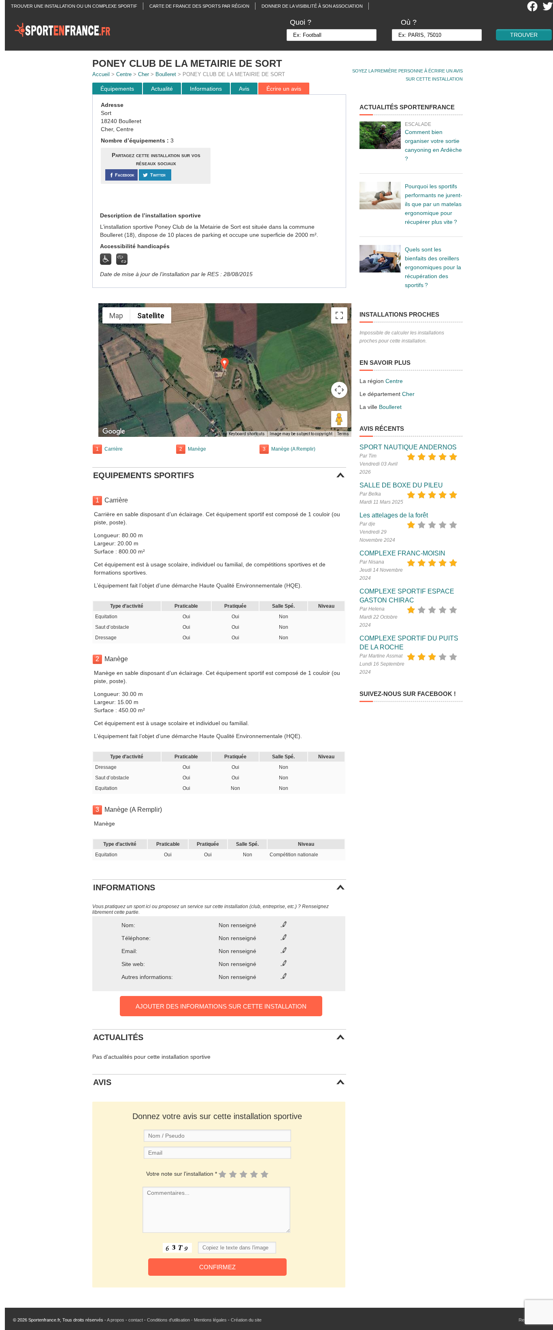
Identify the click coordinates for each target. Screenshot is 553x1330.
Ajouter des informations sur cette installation (221, 1006)
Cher (143, 74)
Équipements (117, 88)
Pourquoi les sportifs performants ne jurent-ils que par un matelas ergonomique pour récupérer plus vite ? (433, 204)
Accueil (101, 74)
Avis (244, 88)
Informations (206, 88)
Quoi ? (300, 22)
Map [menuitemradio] (116, 315)
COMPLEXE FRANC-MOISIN (402, 553)
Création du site (246, 1319)
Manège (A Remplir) (293, 449)
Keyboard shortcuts (247, 434)
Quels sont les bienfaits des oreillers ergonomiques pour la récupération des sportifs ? (433, 267)
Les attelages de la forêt (393, 515)
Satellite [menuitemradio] (150, 315)
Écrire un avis (283, 88)
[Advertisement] (279, 153)
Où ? (409, 22)
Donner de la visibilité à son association (312, 6)
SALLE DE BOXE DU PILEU (401, 485)
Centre (124, 74)
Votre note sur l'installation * (181, 1173)
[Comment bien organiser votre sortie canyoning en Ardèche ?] (380, 135)
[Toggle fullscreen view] (339, 315)
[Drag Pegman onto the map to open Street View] (339, 419)
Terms (343, 434)
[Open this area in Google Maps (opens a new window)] (113, 431)
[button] (225, 364)
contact (135, 1319)
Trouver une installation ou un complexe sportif (74, 6)
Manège (197, 449)
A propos (115, 1319)
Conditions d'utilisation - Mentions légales (187, 1319)
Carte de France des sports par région (199, 6)
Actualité (162, 88)
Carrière (113, 449)
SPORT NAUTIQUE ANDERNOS (408, 447)
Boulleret (165, 74)
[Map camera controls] (339, 390)
